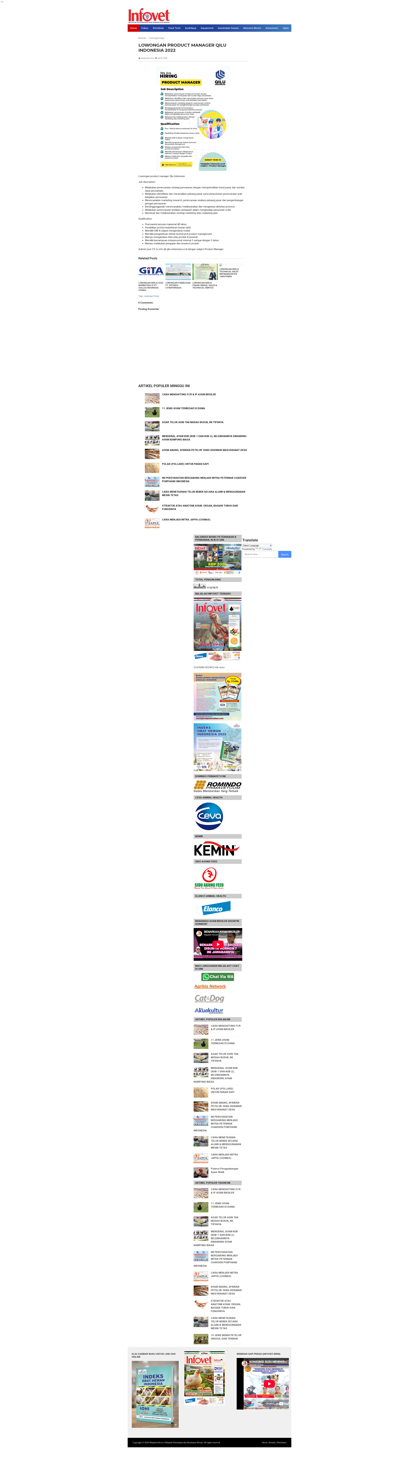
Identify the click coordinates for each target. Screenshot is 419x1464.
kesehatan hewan (228, 28)
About (264, 1442)
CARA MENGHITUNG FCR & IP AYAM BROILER (189, 394)
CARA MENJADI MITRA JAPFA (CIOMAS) (186, 519)
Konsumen (272, 28)
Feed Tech (174, 28)
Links (133, 35)
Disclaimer (281, 1442)
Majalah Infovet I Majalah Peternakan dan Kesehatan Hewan (176, 1442)
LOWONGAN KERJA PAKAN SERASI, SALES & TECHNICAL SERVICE (204, 285)
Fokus (144, 28)
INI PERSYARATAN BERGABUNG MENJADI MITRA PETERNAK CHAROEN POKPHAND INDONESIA (216, 1123)
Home (133, 28)
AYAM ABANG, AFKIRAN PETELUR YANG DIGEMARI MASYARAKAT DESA (204, 450)
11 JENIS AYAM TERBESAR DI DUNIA (183, 408)
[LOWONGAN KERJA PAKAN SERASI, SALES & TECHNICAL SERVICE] (205, 272)
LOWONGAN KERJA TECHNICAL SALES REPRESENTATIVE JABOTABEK (229, 273)
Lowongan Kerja (151, 296)
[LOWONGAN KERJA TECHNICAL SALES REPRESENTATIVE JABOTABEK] (232, 265)
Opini (286, 28)
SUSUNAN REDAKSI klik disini (209, 667)
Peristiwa (158, 28)
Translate (267, 549)
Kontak (272, 1442)
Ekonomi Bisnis (252, 28)
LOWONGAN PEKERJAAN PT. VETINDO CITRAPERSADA (178, 285)
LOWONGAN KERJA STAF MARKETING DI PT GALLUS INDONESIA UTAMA (150, 286)
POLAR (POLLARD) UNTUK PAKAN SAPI (185, 464)
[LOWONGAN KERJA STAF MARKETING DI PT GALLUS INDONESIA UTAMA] (151, 272)
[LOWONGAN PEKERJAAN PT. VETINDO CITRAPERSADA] (178, 272)
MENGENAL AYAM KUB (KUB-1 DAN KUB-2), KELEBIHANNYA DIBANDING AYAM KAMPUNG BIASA (216, 1075)
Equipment (207, 28)
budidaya (190, 28)
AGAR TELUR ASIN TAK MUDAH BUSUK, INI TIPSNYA (193, 422)
